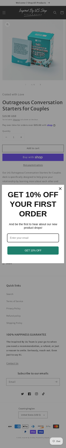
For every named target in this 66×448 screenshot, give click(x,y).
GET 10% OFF (33, 250)
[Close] (60, 188)
